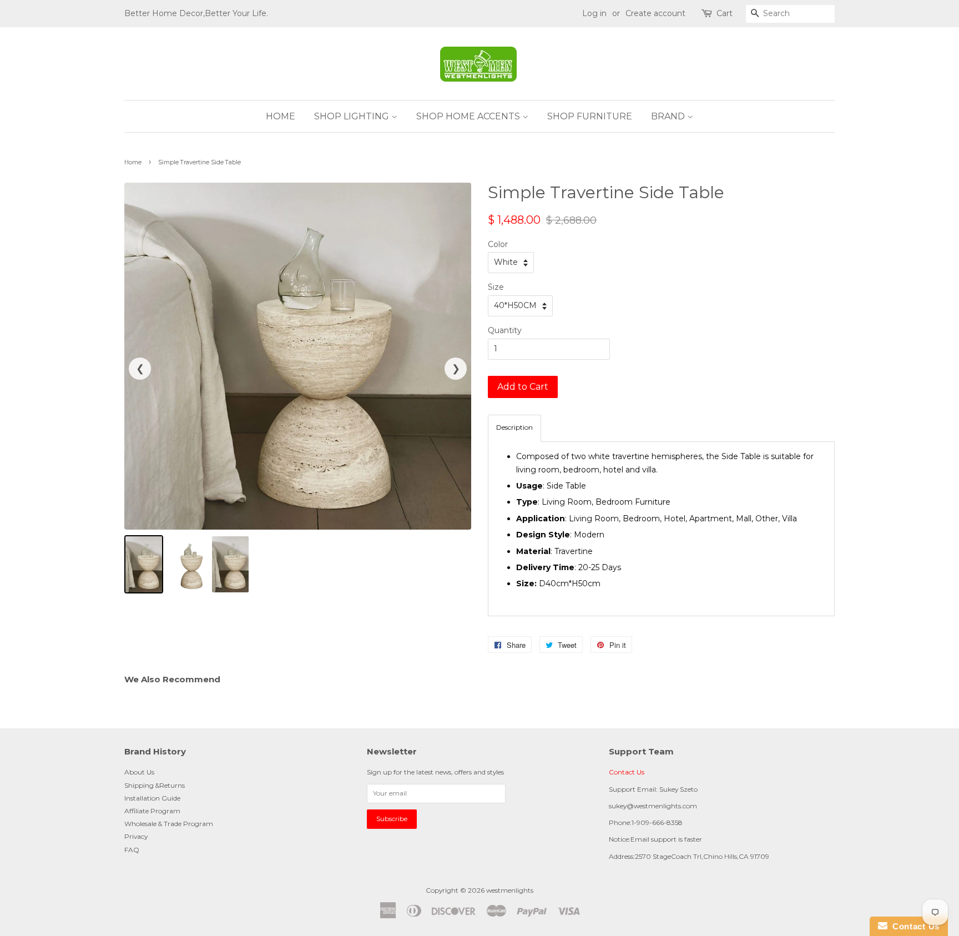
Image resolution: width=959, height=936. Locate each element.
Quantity (505, 330)
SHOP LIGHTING (352, 116)
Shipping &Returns (154, 785)
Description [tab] (514, 427)
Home (133, 162)
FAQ (131, 850)
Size (496, 287)
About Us (139, 772)
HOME (280, 116)
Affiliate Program (152, 811)
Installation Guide (152, 798)
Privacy (136, 836)
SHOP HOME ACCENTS (469, 116)
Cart (724, 13)
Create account (655, 13)
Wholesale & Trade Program (168, 823)
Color (498, 244)
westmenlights (509, 890)
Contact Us (626, 772)
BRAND (669, 116)
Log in (594, 13)
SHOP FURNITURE (589, 116)
